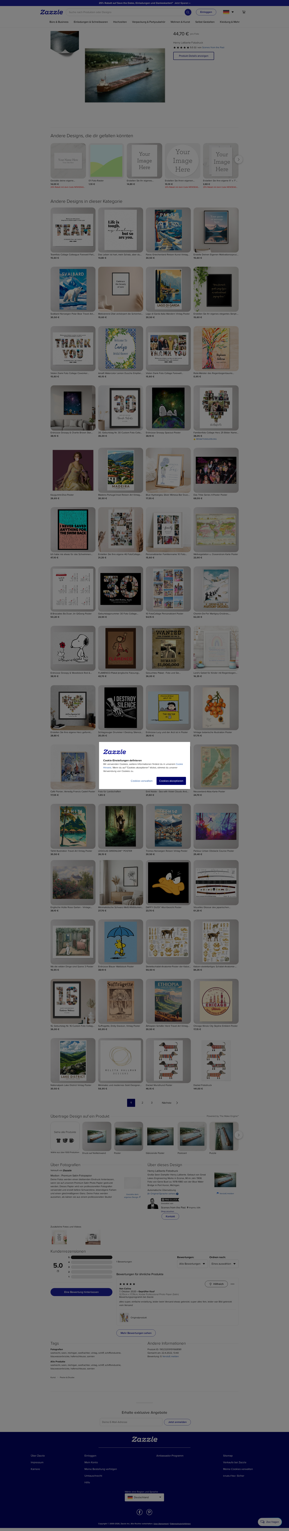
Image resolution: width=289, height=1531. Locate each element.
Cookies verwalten (142, 781)
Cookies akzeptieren (171, 781)
